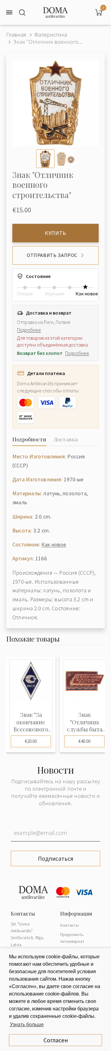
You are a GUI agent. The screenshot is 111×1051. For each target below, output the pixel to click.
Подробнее (29, 330)
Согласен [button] (55, 1040)
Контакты (69, 925)
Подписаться (55, 858)
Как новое (53, 544)
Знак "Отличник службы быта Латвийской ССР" (84, 722)
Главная (16, 34)
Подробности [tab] (29, 439)
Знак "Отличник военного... (47, 41)
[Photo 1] (45, 158)
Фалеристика (50, 34)
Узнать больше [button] (27, 1024)
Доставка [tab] (66, 439)
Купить (55, 232)
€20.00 (31, 741)
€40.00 (84, 741)
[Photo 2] (65, 158)
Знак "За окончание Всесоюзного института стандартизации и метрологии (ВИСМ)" (31, 722)
